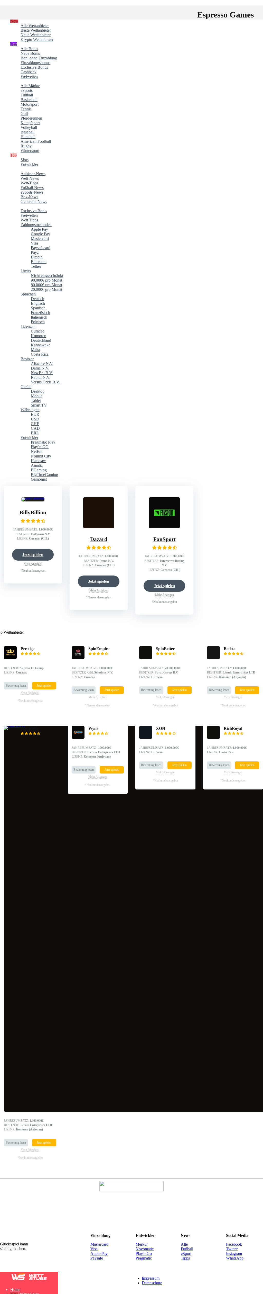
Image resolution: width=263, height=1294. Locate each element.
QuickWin (30, 1078)
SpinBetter (165, 999)
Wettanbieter (28, 21)
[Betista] (213, 1008)
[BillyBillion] (32, 497)
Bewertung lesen (16, 1036)
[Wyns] (78, 1087)
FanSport (164, 539)
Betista (230, 999)
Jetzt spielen (32, 554)
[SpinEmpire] (78, 1008)
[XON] (145, 1087)
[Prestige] (10, 1008)
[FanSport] (164, 527)
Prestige (27, 999)
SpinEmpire (98, 999)
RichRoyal (233, 1078)
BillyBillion (33, 512)
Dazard (98, 894)
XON (160, 1078)
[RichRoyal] (213, 1087)
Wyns (93, 1078)
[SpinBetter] (145, 1008)
